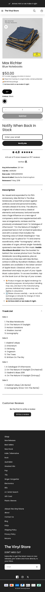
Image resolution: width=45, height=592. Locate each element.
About (7, 512)
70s (6, 475)
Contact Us (9, 517)
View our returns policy (15, 298)
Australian (9, 462)
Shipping (13, 76)
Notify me (22, 143)
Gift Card (8, 496)
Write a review (22, 414)
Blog (6, 521)
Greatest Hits (10, 466)
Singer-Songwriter (12, 479)
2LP (7, 92)
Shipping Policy (10, 530)
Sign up (36, 567)
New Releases (10, 440)
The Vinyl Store (25, 588)
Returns (8, 538)
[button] (2, 10)
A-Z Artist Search (11, 492)
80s (6, 488)
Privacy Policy (10, 534)
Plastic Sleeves (10, 500)
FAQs (7, 525)
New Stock (9, 449)
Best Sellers (9, 445)
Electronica (9, 483)
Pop (6, 470)
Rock (6, 457)
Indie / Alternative (12, 453)
